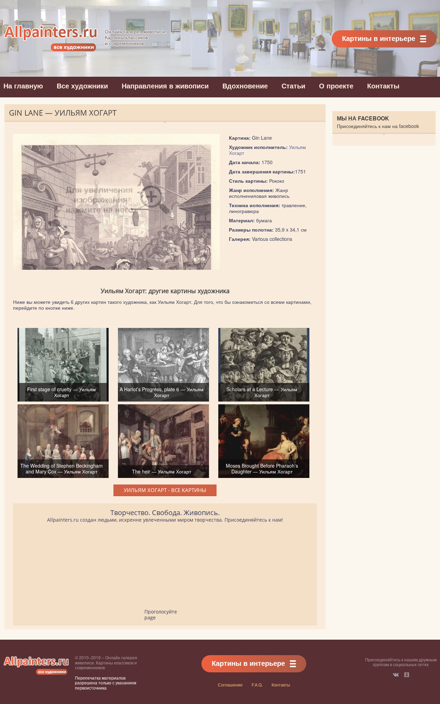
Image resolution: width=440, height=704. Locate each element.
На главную (23, 85)
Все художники (82, 85)
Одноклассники (406, 674)
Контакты (383, 85)
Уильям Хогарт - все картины (165, 490)
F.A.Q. (257, 684)
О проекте (336, 85)
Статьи (293, 85)
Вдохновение (245, 85)
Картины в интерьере (378, 38)
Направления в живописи (165, 85)
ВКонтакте (396, 674)
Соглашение (230, 684)
